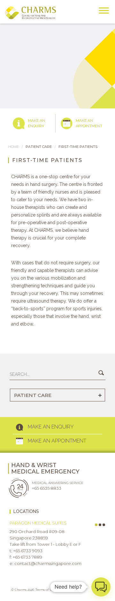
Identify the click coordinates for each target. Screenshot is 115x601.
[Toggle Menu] (104, 10)
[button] (101, 587)
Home (13, 146)
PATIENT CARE (32, 395)
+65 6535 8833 (46, 488)
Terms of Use (45, 589)
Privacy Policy (70, 589)
